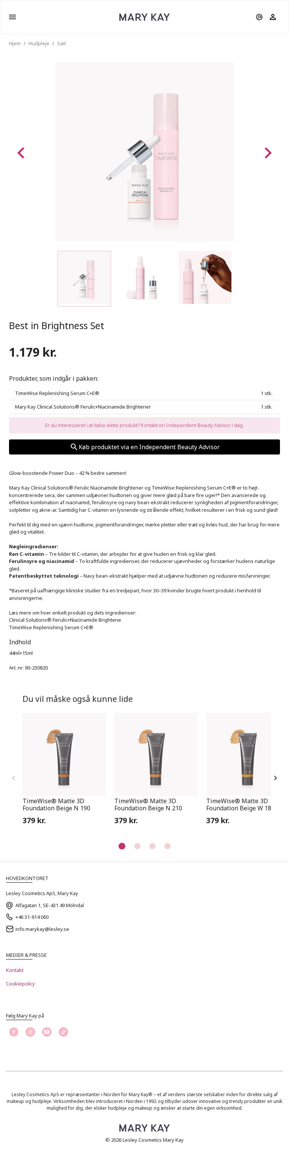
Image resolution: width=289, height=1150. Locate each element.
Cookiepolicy (20, 983)
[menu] (12, 16)
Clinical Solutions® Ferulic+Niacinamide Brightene (65, 619)
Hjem (15, 43)
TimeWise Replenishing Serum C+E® (51, 627)
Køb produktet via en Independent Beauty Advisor (149, 447)
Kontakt (14, 970)
